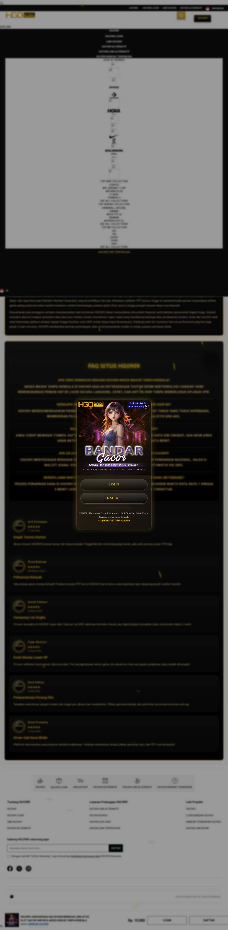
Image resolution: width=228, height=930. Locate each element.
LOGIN (114, 484)
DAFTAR (114, 498)
